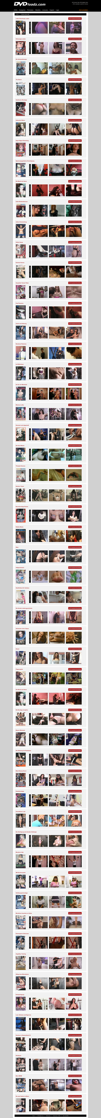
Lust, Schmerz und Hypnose (23, 1015)
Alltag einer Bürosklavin (22, 974)
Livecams (45, 10)
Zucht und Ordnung (21, 323)
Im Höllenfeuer (20, 364)
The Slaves (19, 79)
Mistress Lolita (20, 405)
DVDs (15, 10)
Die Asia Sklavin (20, 445)
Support (52, 10)
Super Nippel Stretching (22, 140)
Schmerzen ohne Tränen (22, 628)
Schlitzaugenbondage (22, 893)
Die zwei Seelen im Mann (22, 1096)
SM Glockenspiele (20, 872)
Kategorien (22, 10)
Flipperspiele (19, 669)
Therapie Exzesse (20, 466)
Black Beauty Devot (21, 771)
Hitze (17, 547)
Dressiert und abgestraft (22, 425)
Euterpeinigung (20, 994)
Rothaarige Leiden (21, 39)
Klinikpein (18, 1055)
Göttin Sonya (19, 242)
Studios (17, 14)
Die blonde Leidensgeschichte (24, 608)
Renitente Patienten (21, 344)
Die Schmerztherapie (21, 59)
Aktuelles (37, 10)
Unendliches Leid (20, 811)
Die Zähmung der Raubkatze (23, 750)
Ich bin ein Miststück (21, 384)
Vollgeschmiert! (20, 567)
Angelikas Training (21, 954)
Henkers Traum (20, 486)
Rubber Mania (19, 527)
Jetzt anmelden (83, 10)
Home (33, 1115)
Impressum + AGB (56, 1115)
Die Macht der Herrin (21, 181)
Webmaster (48, 1115)
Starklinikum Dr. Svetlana (22, 588)
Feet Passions (19, 303)
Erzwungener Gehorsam (22, 933)
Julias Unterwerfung (21, 222)
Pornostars (30, 10)
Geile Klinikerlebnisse (22, 201)
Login (57, 10)
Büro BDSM (19, 1076)
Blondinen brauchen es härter (24, 913)
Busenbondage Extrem (22, 506)
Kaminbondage (20, 791)
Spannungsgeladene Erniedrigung (25, 161)
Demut (17, 649)
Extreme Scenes (20, 262)
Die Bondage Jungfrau (22, 710)
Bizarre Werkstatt (20, 730)
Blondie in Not (20, 852)
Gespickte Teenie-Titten (22, 283)
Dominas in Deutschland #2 (23, 1035)
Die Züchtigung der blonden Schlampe (26, 832)
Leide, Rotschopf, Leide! (22, 18)
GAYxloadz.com (40, 1115)
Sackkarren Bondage (21, 100)
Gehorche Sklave (20, 120)
